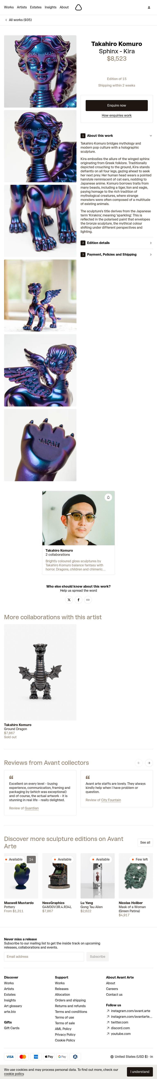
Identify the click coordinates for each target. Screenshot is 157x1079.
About (64, 7)
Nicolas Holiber (131, 903)
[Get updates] (108, 497)
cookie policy (14, 1074)
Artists (22, 7)
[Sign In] (149, 7)
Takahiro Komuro (116, 44)
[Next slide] (149, 763)
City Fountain (111, 800)
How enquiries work (117, 115)
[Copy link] (88, 600)
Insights (50, 7)
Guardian (32, 808)
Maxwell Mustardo (19, 903)
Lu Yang (87, 903)
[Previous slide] (139, 763)
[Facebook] (78, 600)
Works (9, 7)
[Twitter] (69, 600)
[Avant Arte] (78, 7)
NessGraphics (53, 903)
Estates (35, 7)
